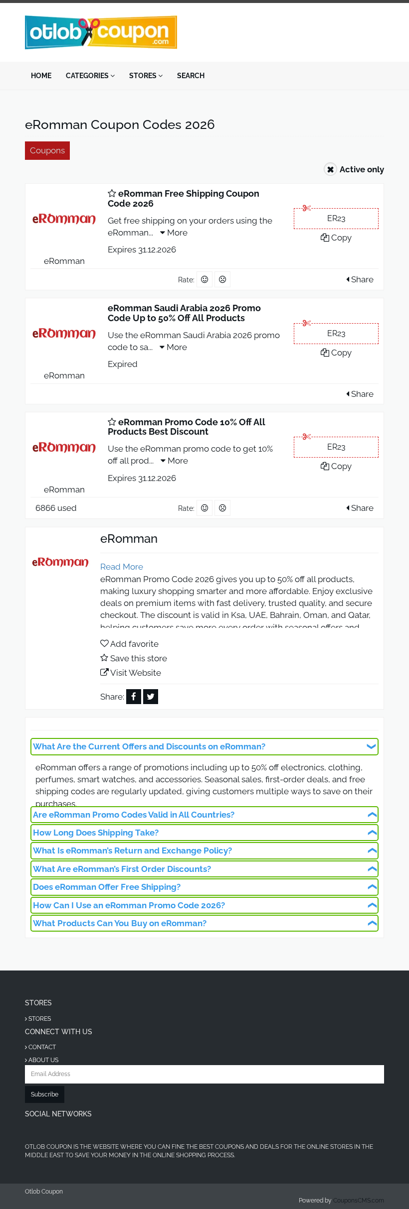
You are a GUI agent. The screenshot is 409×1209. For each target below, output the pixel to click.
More (176, 233)
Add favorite (134, 644)
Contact (41, 1047)
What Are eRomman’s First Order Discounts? (122, 869)
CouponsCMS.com (358, 1200)
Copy (340, 237)
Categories (88, 76)
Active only (362, 169)
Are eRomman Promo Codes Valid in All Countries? (133, 815)
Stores (143, 76)
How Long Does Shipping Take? (96, 833)
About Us (42, 1060)
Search (190, 76)
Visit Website (135, 673)
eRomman (64, 261)
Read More (121, 567)
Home (41, 76)
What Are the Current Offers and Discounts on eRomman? (149, 746)
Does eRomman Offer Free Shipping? (107, 887)
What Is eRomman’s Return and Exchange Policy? (132, 850)
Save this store (138, 658)
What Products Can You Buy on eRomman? (119, 923)
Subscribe (44, 1094)
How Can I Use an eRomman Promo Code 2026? (129, 905)
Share (361, 279)
